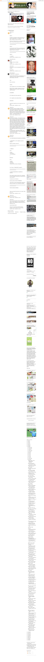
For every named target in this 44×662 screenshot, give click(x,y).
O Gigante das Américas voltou (32, 472)
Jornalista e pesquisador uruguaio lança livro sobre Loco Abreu (31, 13)
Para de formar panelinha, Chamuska (31, 647)
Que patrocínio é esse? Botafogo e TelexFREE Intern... (31, 597)
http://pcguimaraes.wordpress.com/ (31, 308)
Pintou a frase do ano (30, 594)
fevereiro (29, 458)
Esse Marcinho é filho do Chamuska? (31, 644)
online (27, 104)
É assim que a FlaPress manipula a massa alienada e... (32, 519)
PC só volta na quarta (31, 475)
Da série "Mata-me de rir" (31, 589)
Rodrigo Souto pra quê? (31, 628)
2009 (28, 636)
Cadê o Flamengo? (30, 606)
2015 (28, 445)
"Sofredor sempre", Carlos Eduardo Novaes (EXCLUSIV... (31, 461)
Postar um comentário (10, 210)
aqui (29, 368)
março (29, 457)
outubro (29, 449)
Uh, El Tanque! (30, 570)
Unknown (11, 107)
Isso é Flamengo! (30, 483)
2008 (28, 637)
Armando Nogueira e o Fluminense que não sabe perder (31, 506)
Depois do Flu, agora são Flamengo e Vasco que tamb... (31, 611)
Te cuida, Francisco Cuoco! (31, 574)
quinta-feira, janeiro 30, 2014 (15, 105)
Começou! (29, 528)
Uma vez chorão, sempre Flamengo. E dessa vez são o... (32, 608)
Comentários (29, 653)
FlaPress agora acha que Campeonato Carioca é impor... (31, 572)
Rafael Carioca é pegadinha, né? (31, 648)
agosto (29, 451)
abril (29, 456)
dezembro (29, 447)
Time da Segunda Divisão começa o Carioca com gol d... (31, 541)
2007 (28, 638)
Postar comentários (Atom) (13, 213)
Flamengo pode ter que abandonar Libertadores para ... (32, 584)
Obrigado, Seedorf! (30, 563)
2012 (28, 633)
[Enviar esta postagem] (18, 27)
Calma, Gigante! (30, 467)
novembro (29, 448)
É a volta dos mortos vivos (31, 507)
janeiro (29, 459)
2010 (28, 635)
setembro (29, 450)
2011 (28, 634)
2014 (28, 446)
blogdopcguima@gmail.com (30, 251)
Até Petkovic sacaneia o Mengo (32, 478)
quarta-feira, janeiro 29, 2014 (15, 57)
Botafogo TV (28, 30)
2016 (28, 444)
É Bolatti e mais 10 (30, 484)
